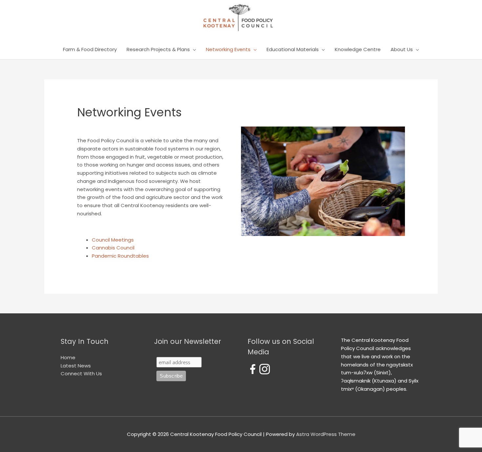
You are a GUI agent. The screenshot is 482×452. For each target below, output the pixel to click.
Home (68, 357)
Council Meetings (113, 239)
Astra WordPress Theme (325, 434)
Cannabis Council (113, 247)
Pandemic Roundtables (120, 255)
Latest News (76, 365)
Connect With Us (81, 373)
